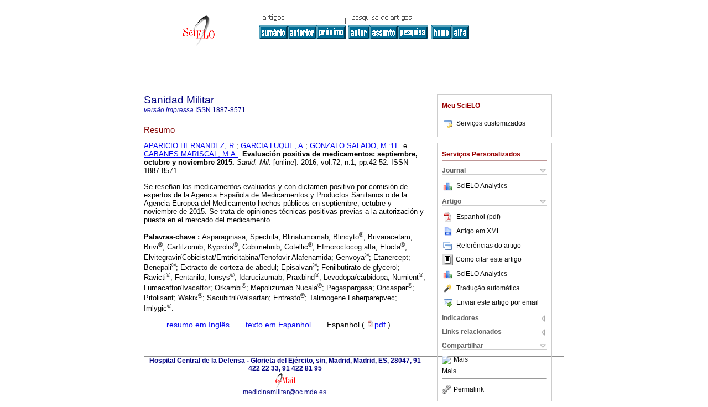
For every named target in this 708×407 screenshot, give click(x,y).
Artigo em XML (478, 231)
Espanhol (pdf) (478, 217)
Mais (461, 360)
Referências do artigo (488, 245)
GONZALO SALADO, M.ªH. (354, 146)
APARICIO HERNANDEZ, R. (190, 146)
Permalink (469, 389)
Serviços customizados (490, 123)
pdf (381, 325)
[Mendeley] (448, 360)
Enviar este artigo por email (497, 302)
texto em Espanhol (278, 325)
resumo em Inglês (198, 325)
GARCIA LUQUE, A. (273, 146)
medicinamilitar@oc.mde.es (284, 392)
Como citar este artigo (489, 260)
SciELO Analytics (481, 186)
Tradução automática (488, 288)
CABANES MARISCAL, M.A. (191, 154)
